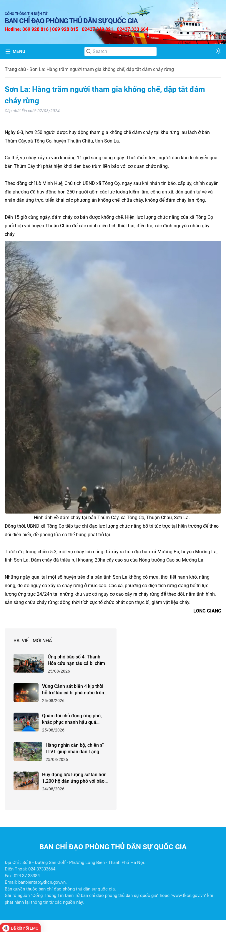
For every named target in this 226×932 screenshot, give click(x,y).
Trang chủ (15, 69)
